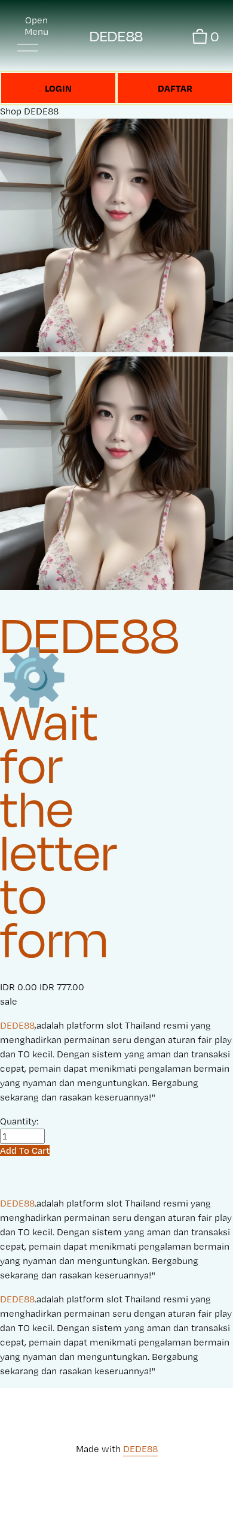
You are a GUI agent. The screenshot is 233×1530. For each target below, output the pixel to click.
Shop (11, 111)
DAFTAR (175, 88)
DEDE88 (116, 36)
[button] (25, 1150)
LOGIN (58, 88)
